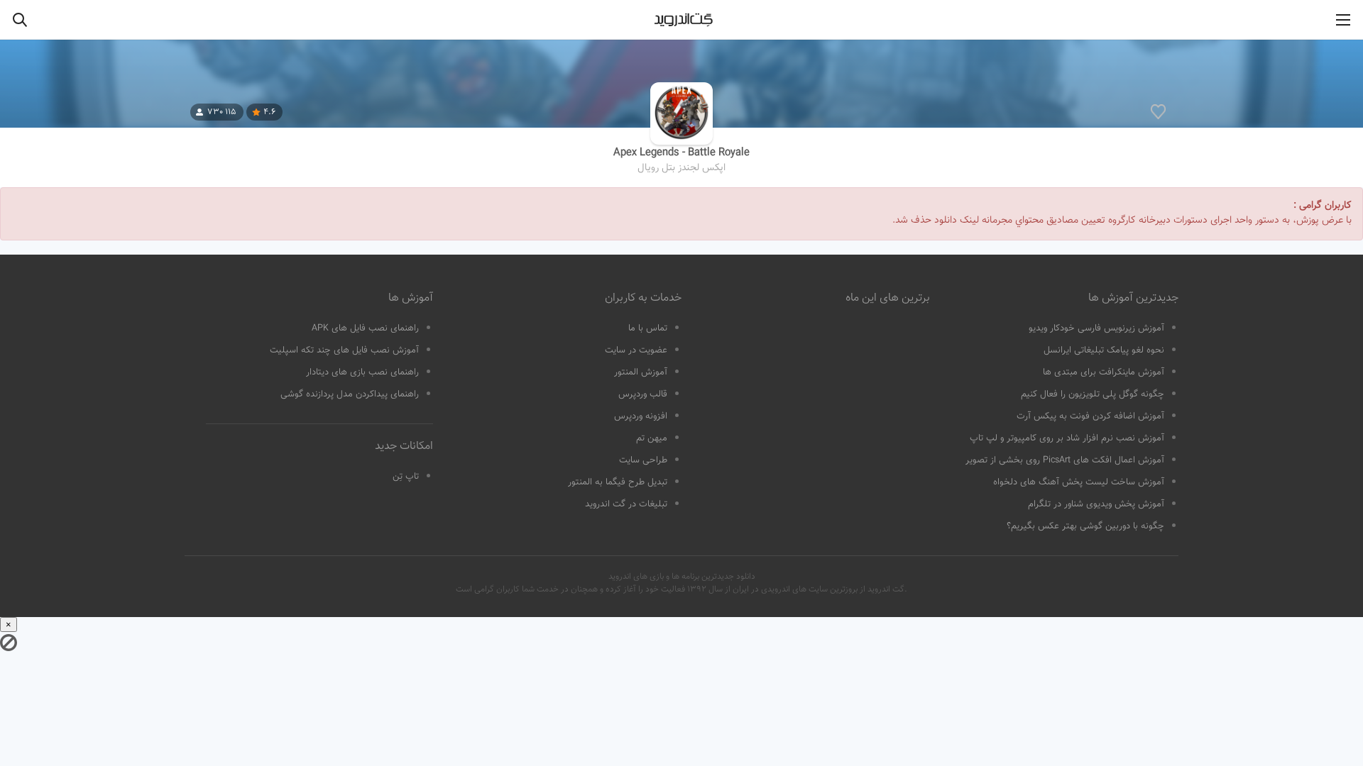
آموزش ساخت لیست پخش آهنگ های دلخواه (1078, 482)
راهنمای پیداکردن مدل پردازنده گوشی (349, 394)
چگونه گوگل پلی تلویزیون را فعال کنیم (1092, 394)
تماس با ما (647, 328)
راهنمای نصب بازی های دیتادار (362, 372)
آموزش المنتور (640, 372)
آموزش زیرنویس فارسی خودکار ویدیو (1096, 328)
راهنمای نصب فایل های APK (365, 328)
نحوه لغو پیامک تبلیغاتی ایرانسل (1104, 350)
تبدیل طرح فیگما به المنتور (617, 482)
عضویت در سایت (636, 350)
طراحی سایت (643, 460)
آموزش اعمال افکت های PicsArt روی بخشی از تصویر (1064, 460)
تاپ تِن (406, 477)
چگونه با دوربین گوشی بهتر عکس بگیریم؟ (1085, 526)
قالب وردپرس (642, 394)
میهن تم (651, 438)
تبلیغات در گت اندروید (626, 504)
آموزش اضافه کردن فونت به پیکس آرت (1090, 416)
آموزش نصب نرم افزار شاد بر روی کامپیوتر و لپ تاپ (1067, 438)
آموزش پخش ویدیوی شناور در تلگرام (1096, 504)
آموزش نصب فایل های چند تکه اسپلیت (344, 350)
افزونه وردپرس (640, 416)
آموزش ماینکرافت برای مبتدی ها (1103, 372)
